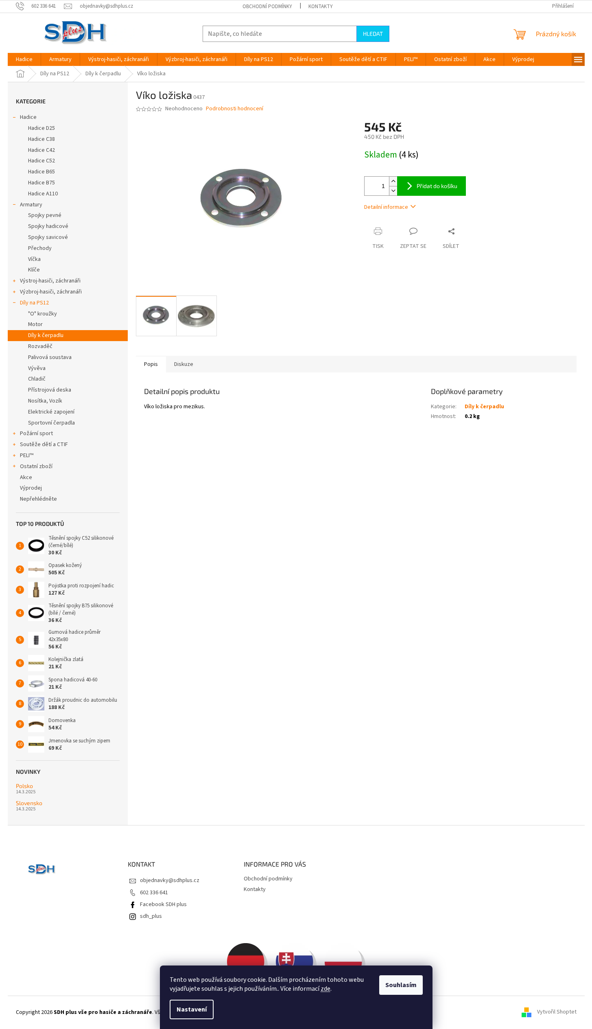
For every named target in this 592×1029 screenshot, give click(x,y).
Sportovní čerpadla (51, 423)
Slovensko (29, 803)
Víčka (34, 259)
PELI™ (26, 455)
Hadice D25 (41, 128)
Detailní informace (386, 207)
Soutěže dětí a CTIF (44, 444)
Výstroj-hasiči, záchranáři (50, 281)
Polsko (24, 786)
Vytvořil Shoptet (557, 1012)
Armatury (31, 205)
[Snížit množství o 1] (393, 190)
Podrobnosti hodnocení (234, 109)
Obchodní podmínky (267, 6)
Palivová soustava (50, 357)
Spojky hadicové (48, 226)
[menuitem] (24, 59)
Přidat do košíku (437, 185)
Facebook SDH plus (163, 904)
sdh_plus (151, 916)
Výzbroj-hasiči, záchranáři (51, 292)
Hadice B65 (41, 172)
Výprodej (31, 488)
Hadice (28, 117)
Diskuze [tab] (183, 364)
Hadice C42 (41, 150)
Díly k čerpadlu (45, 335)
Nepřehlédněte (38, 499)
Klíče (34, 270)
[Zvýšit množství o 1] (393, 181)
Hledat (373, 33)
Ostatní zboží (36, 466)
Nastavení (192, 1009)
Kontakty (320, 6)
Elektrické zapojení (51, 412)
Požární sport (36, 433)
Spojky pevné (44, 215)
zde (325, 988)
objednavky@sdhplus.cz (169, 880)
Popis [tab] (151, 364)
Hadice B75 (41, 183)
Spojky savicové (48, 237)
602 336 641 (154, 893)
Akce (26, 477)
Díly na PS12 (34, 303)
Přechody (40, 248)
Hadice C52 (41, 161)
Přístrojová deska (49, 390)
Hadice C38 (41, 139)
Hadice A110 (43, 194)
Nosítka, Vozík (45, 401)
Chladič (37, 379)
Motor (35, 324)
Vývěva (37, 368)
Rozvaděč (40, 346)
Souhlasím (401, 985)
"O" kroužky (42, 314)
